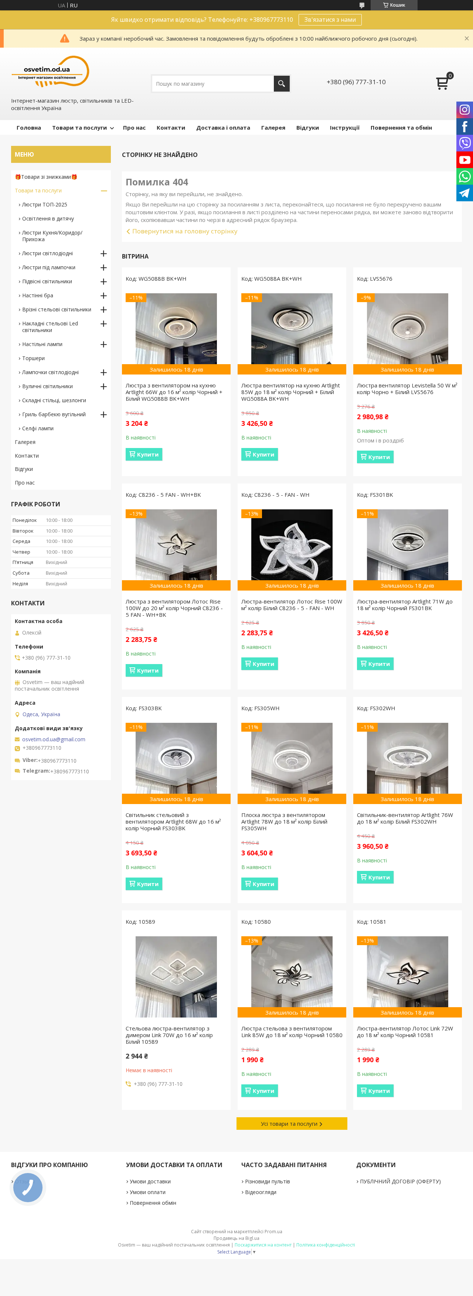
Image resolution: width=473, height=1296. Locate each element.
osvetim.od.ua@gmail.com (53, 739)
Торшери (33, 358)
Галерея (273, 127)
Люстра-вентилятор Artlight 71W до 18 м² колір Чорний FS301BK (405, 604)
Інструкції (345, 127)
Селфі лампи (38, 428)
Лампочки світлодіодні (50, 372)
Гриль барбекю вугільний (54, 414)
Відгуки (307, 127)
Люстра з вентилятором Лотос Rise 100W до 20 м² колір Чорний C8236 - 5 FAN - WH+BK (174, 608)
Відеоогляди (260, 1192)
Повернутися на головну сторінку (185, 231)
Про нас (134, 127)
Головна (29, 127)
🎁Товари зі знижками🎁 (46, 176)
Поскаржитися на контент (263, 1245)
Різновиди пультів (267, 1181)
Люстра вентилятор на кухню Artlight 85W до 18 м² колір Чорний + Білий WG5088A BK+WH (290, 392)
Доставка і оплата (223, 127)
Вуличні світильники (47, 386)
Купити (148, 454)
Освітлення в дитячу (48, 218)
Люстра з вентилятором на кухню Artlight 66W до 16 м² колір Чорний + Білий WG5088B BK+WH (174, 392)
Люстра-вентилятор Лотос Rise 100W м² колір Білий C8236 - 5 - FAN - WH (291, 604)
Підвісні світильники (47, 281)
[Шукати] (282, 84)
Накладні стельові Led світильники (50, 327)
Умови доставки (150, 1181)
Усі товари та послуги (289, 1123)
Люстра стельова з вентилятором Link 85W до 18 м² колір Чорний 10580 (292, 1031)
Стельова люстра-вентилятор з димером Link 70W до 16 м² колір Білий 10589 (169, 1035)
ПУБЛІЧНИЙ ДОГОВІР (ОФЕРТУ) (400, 1181)
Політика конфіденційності (325, 1245)
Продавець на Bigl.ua (236, 1238)
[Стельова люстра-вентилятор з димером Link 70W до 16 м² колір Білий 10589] (176, 977)
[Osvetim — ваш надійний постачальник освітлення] (50, 71)
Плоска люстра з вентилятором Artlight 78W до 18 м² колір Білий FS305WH (284, 821)
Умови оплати (148, 1192)
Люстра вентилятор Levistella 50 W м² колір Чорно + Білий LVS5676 (407, 388)
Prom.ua (273, 1231)
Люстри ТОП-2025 (44, 204)
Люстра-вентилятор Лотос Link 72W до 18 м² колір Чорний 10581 (405, 1031)
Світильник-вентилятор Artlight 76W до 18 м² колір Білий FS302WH (405, 818)
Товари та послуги (79, 127)
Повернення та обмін (401, 127)
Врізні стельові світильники (56, 309)
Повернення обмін (153, 1202)
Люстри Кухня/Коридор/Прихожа (52, 236)
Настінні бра (37, 295)
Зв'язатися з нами (330, 20)
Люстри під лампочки (48, 267)
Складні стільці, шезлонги (54, 400)
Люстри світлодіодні (47, 253)
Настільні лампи (42, 344)
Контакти (171, 127)
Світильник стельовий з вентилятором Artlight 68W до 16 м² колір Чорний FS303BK (173, 821)
